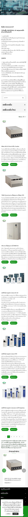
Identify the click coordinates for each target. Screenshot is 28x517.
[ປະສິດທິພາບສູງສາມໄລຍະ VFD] (14, 339)
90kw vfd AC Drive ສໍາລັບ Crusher (10, 146)
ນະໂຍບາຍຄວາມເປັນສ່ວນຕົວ (12, 511)
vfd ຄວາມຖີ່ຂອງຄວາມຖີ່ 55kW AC (10, 245)
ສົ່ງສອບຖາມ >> (14, 164)
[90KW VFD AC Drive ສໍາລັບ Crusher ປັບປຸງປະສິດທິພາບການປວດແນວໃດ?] (14, 464)
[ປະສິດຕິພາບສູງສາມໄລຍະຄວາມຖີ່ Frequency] (14, 393)
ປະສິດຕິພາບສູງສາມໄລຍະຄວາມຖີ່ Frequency (12, 408)
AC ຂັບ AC (14, 12)
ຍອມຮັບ (15, 513)
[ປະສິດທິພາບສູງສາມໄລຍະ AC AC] (14, 278)
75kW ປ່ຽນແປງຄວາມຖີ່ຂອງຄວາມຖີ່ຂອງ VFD (12, 195)
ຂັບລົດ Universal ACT (22, 12)
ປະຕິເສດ (8, 513)
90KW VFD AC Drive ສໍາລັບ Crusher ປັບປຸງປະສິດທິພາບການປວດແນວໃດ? (13, 479)
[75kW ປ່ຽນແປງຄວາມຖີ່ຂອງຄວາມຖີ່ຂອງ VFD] (14, 180)
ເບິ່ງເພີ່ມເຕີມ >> (5, 164)
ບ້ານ (4, 12)
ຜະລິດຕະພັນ (8, 12)
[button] (4, 470)
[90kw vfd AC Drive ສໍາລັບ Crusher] (14, 131)
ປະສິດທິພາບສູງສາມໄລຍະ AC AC (9, 293)
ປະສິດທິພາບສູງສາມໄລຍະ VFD (9, 354)
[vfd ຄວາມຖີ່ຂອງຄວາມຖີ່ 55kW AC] (14, 231)
